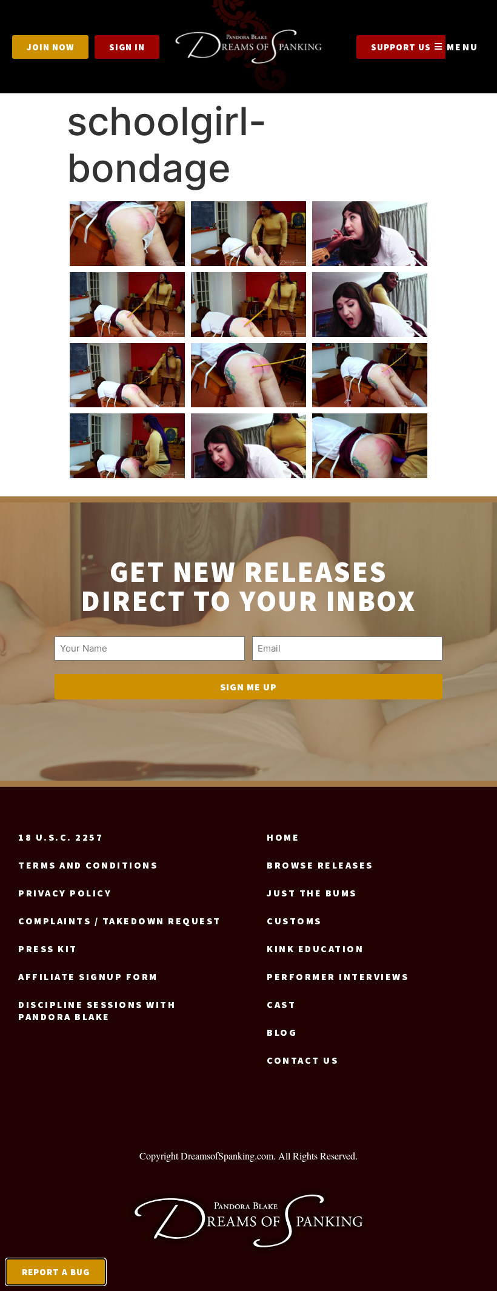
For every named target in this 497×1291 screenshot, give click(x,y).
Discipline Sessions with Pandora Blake (97, 1010)
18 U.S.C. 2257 (60, 837)
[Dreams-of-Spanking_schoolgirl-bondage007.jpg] (127, 375)
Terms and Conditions (88, 865)
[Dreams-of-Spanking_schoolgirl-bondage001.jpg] (127, 233)
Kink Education (315, 948)
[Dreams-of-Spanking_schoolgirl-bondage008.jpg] (248, 375)
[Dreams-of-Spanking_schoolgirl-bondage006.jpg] (369, 304)
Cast (281, 1004)
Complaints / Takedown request (119, 921)
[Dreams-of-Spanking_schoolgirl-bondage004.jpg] (127, 304)
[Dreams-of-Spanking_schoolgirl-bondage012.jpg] (369, 445)
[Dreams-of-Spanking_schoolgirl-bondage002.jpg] (248, 233)
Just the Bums (312, 893)
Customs (294, 921)
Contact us (302, 1060)
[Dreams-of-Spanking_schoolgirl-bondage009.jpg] (369, 375)
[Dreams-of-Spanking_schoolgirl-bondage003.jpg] (369, 233)
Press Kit (48, 948)
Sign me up (248, 687)
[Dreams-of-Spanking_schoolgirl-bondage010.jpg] (127, 445)
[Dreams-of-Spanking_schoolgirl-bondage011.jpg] (248, 445)
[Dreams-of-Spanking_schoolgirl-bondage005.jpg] (248, 304)
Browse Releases (320, 865)
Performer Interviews (338, 976)
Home (283, 837)
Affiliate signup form (88, 976)
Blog (282, 1032)
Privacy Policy (65, 893)
